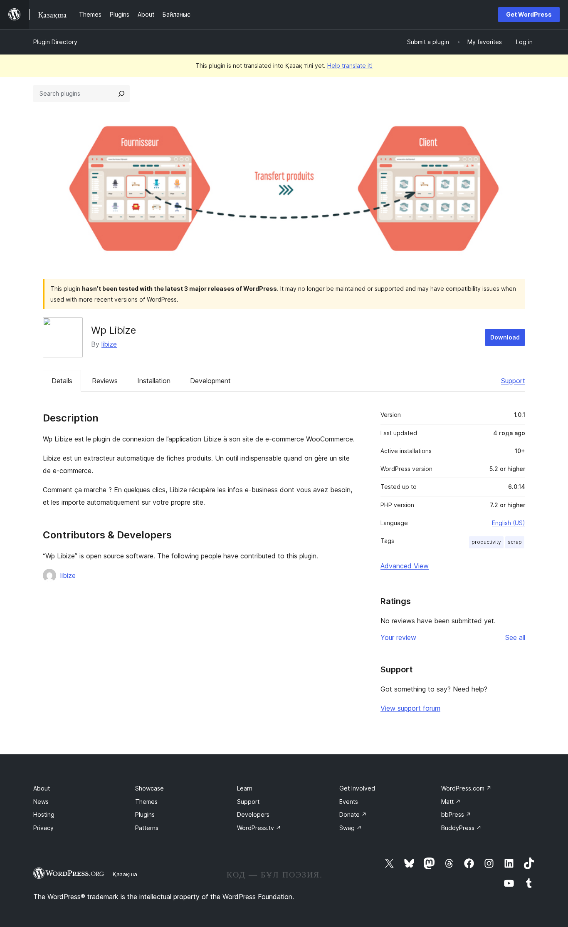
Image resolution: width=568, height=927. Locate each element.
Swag (350, 827)
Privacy (43, 827)
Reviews (105, 381)
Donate (353, 814)
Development (210, 381)
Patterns (146, 827)
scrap (515, 542)
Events (348, 801)
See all (515, 637)
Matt (451, 801)
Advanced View (404, 566)
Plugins (145, 814)
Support (513, 381)
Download (505, 337)
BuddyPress (461, 827)
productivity (486, 542)
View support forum (410, 708)
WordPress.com (466, 788)
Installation (153, 381)
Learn (244, 788)
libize (109, 344)
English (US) (508, 522)
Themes (146, 801)
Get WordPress (529, 14)
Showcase (149, 788)
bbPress (456, 814)
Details (62, 381)
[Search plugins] (121, 93)
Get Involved (357, 788)
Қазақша (125, 874)
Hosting (43, 814)
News (41, 801)
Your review (398, 637)
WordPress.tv (259, 827)
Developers (253, 814)
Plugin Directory (55, 41)
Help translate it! (350, 65)
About (41, 788)
